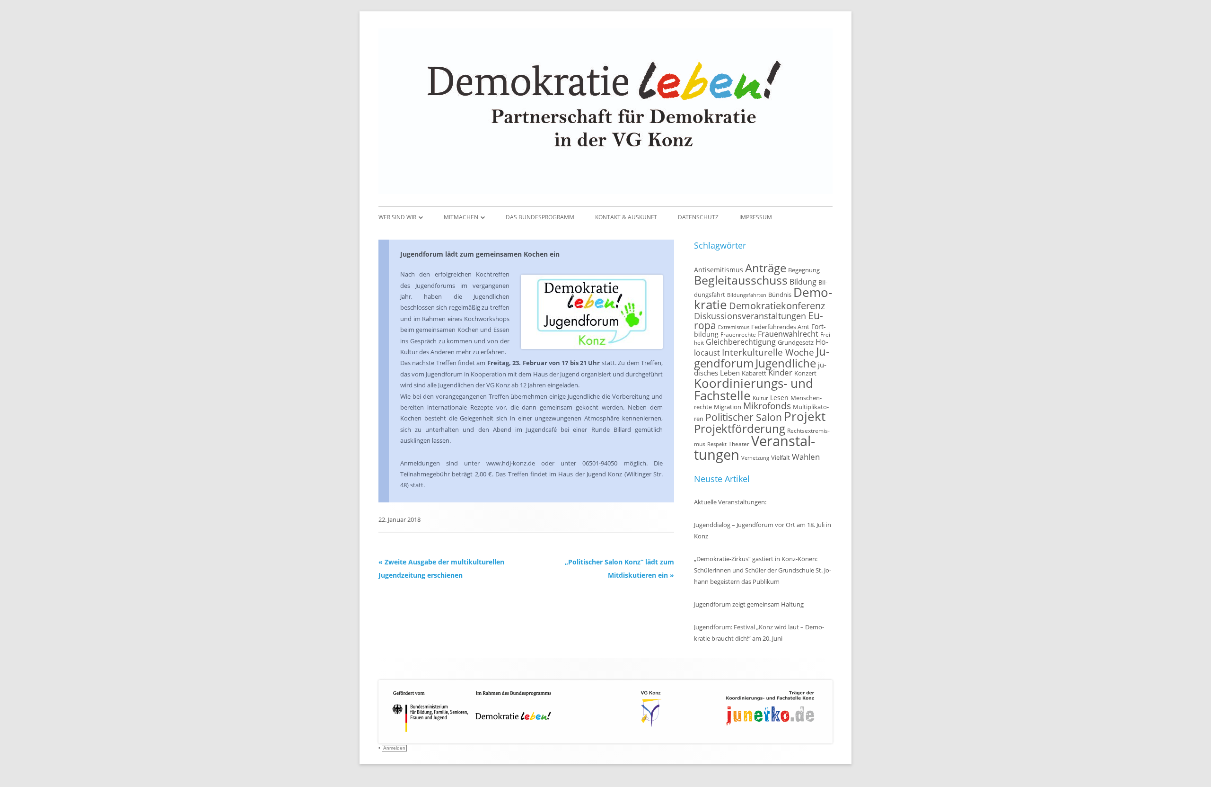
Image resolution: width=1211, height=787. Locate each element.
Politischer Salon (743, 417)
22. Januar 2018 (399, 519)
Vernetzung (755, 458)
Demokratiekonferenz (777, 305)
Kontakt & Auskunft (626, 217)
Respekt (717, 444)
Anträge (765, 268)
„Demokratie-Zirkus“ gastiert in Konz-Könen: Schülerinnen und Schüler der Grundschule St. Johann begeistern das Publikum (762, 570)
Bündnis (779, 295)
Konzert (805, 373)
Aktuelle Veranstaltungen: (730, 502)
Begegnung (804, 270)
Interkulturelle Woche (768, 352)
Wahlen (806, 456)
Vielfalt (780, 457)
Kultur (760, 398)
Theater (738, 443)
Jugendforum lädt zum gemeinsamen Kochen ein (480, 254)
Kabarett (754, 373)
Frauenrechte (738, 334)
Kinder (780, 372)
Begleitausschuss (741, 280)
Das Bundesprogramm (540, 217)
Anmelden (394, 748)
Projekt (804, 416)
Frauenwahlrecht (788, 334)
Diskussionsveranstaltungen (750, 316)
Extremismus (733, 327)
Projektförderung (739, 428)
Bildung (803, 282)
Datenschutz (698, 217)
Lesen (779, 397)
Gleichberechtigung (741, 342)
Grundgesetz (796, 343)
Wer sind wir (397, 217)
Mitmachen (461, 217)
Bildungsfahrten (746, 295)
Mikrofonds (767, 405)
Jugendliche (785, 363)
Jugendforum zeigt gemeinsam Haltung (749, 604)
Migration (727, 407)
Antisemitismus (718, 269)
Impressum (755, 217)
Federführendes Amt (780, 327)
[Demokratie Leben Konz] (605, 191)
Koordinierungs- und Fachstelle (753, 389)
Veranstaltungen (754, 447)
